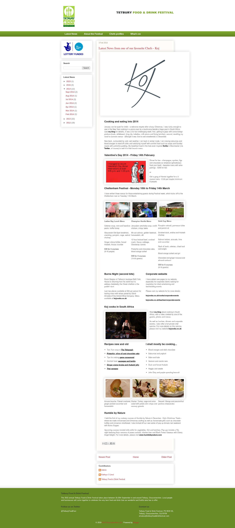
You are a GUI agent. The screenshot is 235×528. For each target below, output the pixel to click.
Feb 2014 (70, 114)
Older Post (166, 457)
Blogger (136, 522)
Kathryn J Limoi (107, 475)
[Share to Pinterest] (113, 443)
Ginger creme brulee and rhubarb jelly (123, 364)
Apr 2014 (70, 107)
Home (136, 457)
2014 (68, 89)
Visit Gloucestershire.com (112, 522)
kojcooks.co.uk (120, 298)
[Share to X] (108, 443)
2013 (68, 119)
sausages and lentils (126, 361)
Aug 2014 (70, 96)
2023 (68, 81)
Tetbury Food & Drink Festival (113, 479)
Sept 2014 (70, 92)
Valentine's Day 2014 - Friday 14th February (129, 155)
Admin (103, 470)
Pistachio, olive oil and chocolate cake (123, 353)
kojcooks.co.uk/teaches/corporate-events (163, 300)
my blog (111, 131)
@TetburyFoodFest (68, 511)
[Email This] (103, 443)
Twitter (107, 148)
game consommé (127, 357)
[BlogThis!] (106, 443)
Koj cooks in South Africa (119, 306)
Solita (165, 146)
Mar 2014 (70, 110)
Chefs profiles (116, 34)
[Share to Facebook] (111, 443)
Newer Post (104, 457)
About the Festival (93, 34)
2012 (68, 123)
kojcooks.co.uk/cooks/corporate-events (162, 295)
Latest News (71, 34)
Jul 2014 (70, 99)
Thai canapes (112, 368)
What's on (135, 34)
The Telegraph (127, 349)
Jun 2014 (70, 103)
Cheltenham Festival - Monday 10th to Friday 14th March (137, 188)
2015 (68, 85)
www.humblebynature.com (150, 434)
